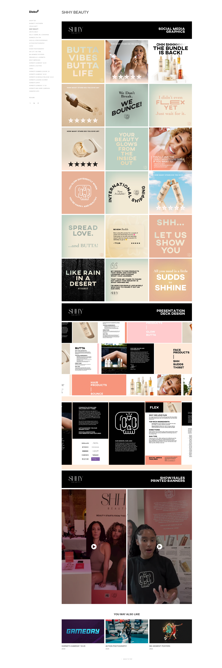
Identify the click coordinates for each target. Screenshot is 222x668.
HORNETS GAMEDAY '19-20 (37, 63)
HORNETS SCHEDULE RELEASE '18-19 (41, 77)
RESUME (32, 97)
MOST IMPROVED (34, 60)
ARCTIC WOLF (33, 32)
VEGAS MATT (33, 26)
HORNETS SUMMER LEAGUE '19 (39, 71)
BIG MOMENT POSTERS (36, 54)
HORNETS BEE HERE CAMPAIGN (39, 88)
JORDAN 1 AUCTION (35, 65)
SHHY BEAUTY (33, 29)
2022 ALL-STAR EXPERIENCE (38, 40)
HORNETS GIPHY (34, 82)
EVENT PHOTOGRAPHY (36, 49)
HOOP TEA (32, 20)
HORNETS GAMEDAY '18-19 (37, 74)
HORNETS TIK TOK (35, 37)
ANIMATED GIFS (34, 91)
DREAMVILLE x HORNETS (37, 57)
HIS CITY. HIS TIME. (35, 51)
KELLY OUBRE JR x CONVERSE (39, 34)
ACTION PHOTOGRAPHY (37, 43)
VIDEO (31, 68)
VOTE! (31, 46)
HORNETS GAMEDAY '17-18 (37, 85)
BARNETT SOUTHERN (36, 23)
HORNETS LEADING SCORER (38, 80)
